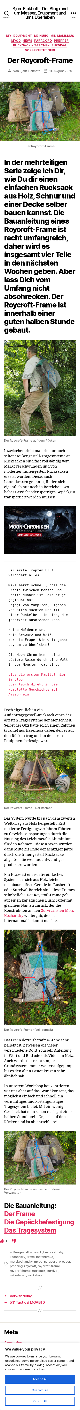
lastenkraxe (44, 1257)
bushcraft (50, 1252)
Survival (59, 45)
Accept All (40, 1379)
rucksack (38, 1271)
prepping (16, 1266)
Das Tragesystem (30, 1230)
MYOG (16, 40)
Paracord (43, 40)
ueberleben (18, 1275)
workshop (35, 1275)
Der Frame (19, 1214)
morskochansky (21, 1261)
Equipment (22, 35)
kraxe (31, 1257)
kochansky (17, 1257)
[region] (40, 1376)
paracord (50, 1261)
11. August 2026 (60, 71)
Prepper (61, 40)
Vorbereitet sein (40, 50)
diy (61, 1252)
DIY (8, 35)
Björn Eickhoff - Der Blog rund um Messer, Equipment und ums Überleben (40, 13)
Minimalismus (62, 35)
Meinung (41, 35)
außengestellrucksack (26, 1252)
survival (52, 1271)
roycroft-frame (49, 1266)
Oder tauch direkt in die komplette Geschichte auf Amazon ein (34, 689)
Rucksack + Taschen (31, 45)
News (27, 40)
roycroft (30, 1266)
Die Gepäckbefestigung (39, 1222)
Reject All (40, 1401)
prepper (64, 1261)
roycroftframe (20, 1271)
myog (38, 1261)
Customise (40, 1390)
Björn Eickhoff (29, 71)
